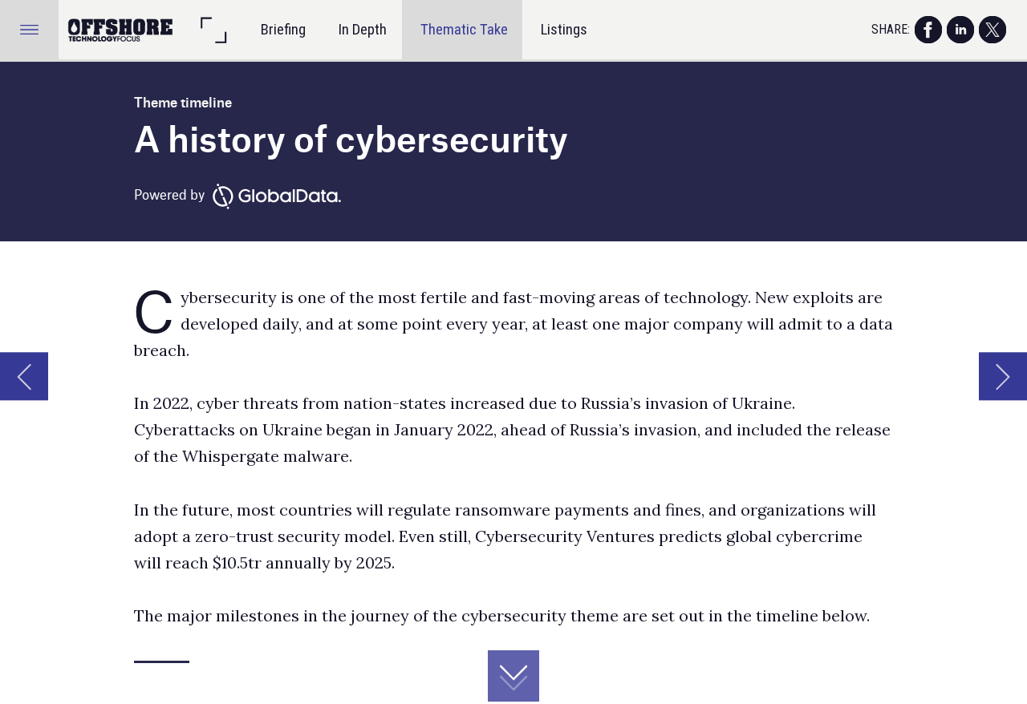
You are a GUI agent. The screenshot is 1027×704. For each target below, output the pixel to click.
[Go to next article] (1003, 376)
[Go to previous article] (24, 376)
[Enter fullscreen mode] (213, 29)
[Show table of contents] (29, 29)
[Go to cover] (121, 29)
